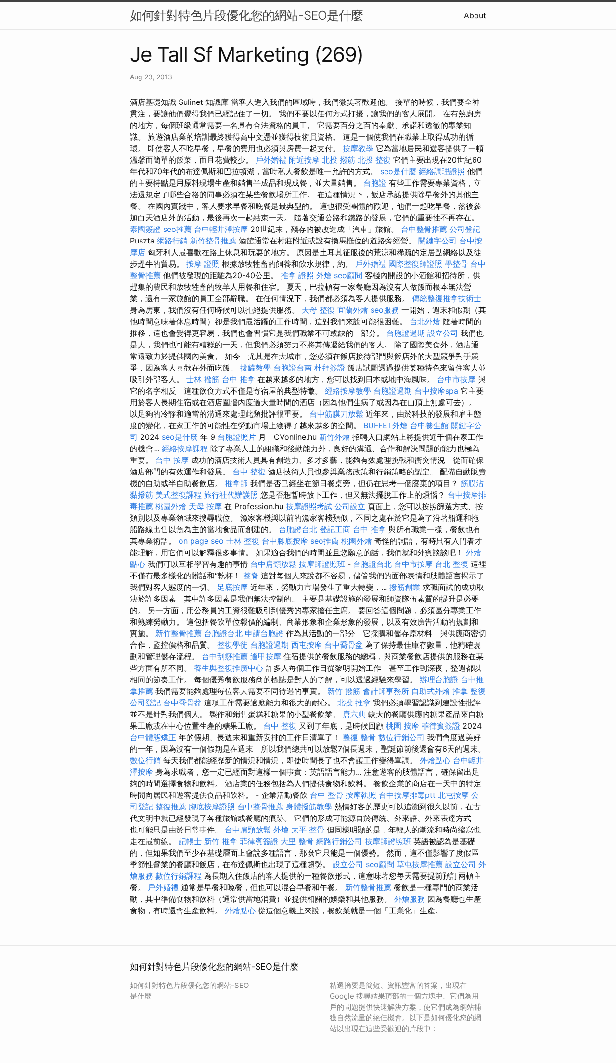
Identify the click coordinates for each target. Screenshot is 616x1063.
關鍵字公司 (437, 240)
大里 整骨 (297, 841)
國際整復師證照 (415, 264)
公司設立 (349, 506)
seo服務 (385, 310)
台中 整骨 (326, 795)
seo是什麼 (398, 171)
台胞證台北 (298, 529)
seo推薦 (177, 229)
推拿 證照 (297, 275)
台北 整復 (451, 564)
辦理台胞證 (439, 679)
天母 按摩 (205, 506)
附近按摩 (304, 160)
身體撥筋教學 (309, 806)
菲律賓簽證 (441, 725)
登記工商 (335, 529)
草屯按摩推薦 (420, 864)
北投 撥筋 (338, 160)
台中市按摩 (456, 379)
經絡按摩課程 (185, 448)
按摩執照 (361, 795)
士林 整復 (242, 541)
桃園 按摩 (402, 725)
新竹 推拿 (220, 841)
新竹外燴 (334, 437)
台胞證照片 (237, 437)
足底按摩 (232, 587)
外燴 (324, 275)
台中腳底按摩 (285, 541)
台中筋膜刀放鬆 (336, 414)
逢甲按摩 (265, 656)
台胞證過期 (405, 333)
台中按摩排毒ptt (407, 795)
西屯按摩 (306, 645)
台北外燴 (425, 321)
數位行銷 (145, 760)
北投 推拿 (354, 702)
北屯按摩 (453, 795)
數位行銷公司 (401, 737)
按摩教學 (358, 148)
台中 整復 (249, 471)
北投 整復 (374, 160)
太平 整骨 (307, 829)
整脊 (250, 575)
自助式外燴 (430, 691)
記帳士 (190, 841)
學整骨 (456, 264)
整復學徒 (232, 645)
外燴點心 (435, 760)
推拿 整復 (469, 691)
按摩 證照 (202, 264)
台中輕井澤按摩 (221, 229)
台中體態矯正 (153, 737)
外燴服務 (409, 899)
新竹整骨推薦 (213, 240)
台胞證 (374, 183)
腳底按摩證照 (212, 806)
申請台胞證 (264, 633)
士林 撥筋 (202, 379)
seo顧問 (348, 275)
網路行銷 (172, 240)
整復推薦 (170, 806)
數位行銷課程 (178, 876)
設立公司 (442, 333)
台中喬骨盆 (343, 645)
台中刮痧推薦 (225, 656)
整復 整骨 (359, 737)
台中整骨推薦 (424, 229)
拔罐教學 (255, 367)
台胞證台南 (292, 367)
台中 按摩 (172, 460)
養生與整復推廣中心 (228, 668)
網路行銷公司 (339, 841)
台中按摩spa (436, 391)
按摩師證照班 (322, 564)
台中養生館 (429, 425)
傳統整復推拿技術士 (446, 298)
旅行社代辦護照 (231, 494)
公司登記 (464, 229)
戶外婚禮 (271, 160)
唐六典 (354, 714)
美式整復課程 (178, 494)
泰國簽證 (145, 229)
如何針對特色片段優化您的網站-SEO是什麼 (246, 15)
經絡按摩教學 (348, 391)
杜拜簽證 (329, 367)
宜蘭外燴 (352, 310)
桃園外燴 (170, 506)
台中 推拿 (238, 379)
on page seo (201, 541)
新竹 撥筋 (343, 691)
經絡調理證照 (442, 171)
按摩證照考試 (309, 506)
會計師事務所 (386, 691)
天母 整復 (318, 310)
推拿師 (236, 483)
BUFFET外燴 (385, 425)
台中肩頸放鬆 (273, 564)
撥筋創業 (404, 587)
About (475, 15)
